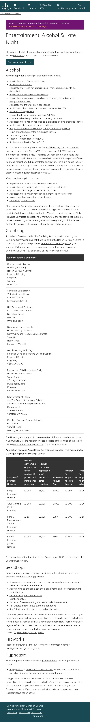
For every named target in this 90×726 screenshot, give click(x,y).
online (57, 75)
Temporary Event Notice (22, 135)
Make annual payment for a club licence (30, 197)
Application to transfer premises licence (29, 104)
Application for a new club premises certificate (33, 183)
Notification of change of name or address (31, 125)
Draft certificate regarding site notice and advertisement (38, 602)
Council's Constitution (16, 560)
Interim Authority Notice (21, 111)
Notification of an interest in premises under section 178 (37, 108)
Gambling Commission (17, 239)
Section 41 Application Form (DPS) (26, 138)
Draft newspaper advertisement (25, 595)
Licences (64, 23)
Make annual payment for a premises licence (32, 131)
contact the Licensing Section (28, 444)
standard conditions (68, 573)
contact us (18, 55)
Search (82, 8)
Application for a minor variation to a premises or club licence (41, 193)
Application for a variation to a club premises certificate (37, 187)
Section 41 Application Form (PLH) (26, 142)
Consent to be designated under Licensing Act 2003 (35, 118)
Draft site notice (17, 598)
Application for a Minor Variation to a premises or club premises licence (46, 121)
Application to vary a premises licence (28, 94)
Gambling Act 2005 (54, 557)
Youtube (32, 8)
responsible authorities (40, 52)
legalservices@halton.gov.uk (36, 172)
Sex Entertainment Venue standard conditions (32, 605)
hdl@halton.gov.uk (66, 8)
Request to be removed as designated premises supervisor (39, 128)
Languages (37, 715)
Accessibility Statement (30, 712)
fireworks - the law (27, 644)
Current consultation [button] (20, 62)
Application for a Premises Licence (27, 81)
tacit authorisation (61, 206)
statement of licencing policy (20, 154)
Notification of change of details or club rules (32, 190)
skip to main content (10, 13)
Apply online (16, 582)
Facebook (19, 8)
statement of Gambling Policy (56, 243)
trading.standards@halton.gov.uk (22, 648)
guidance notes (49, 573)
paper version (44, 582)
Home (11, 23)
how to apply (27, 576)
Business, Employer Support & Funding (37, 23)
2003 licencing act (55, 147)
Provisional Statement (20, 84)
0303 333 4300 (45, 6)
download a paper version (39, 669)
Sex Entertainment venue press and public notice (34, 609)
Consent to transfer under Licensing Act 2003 (32, 115)
